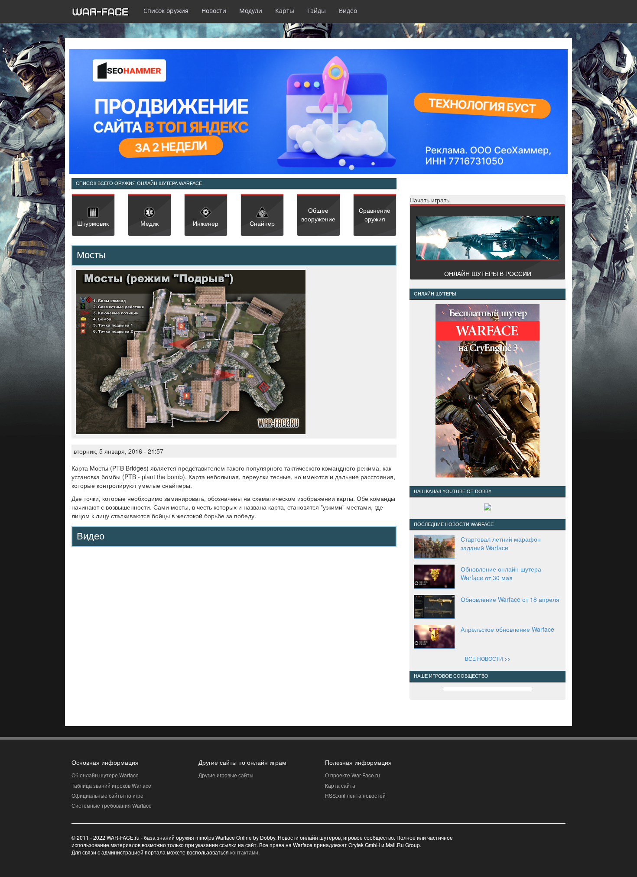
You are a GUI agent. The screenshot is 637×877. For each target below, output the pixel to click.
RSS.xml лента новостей (355, 795)
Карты (284, 10)
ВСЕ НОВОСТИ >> (487, 658)
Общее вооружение (318, 214)
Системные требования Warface (112, 805)
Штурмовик (93, 223)
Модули (250, 10)
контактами (244, 852)
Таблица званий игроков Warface (111, 785)
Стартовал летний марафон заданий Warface (501, 543)
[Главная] (104, 11)
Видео (348, 10)
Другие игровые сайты (226, 775)
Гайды (316, 10)
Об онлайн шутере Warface (105, 775)
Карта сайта (340, 785)
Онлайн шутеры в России (487, 273)
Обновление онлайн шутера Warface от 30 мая (501, 573)
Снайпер (262, 223)
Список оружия (165, 10)
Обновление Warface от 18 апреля (510, 599)
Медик (149, 223)
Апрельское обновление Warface (507, 629)
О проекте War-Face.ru (352, 775)
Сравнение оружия (374, 214)
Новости (214, 10)
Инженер (205, 223)
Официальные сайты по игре (107, 795)
